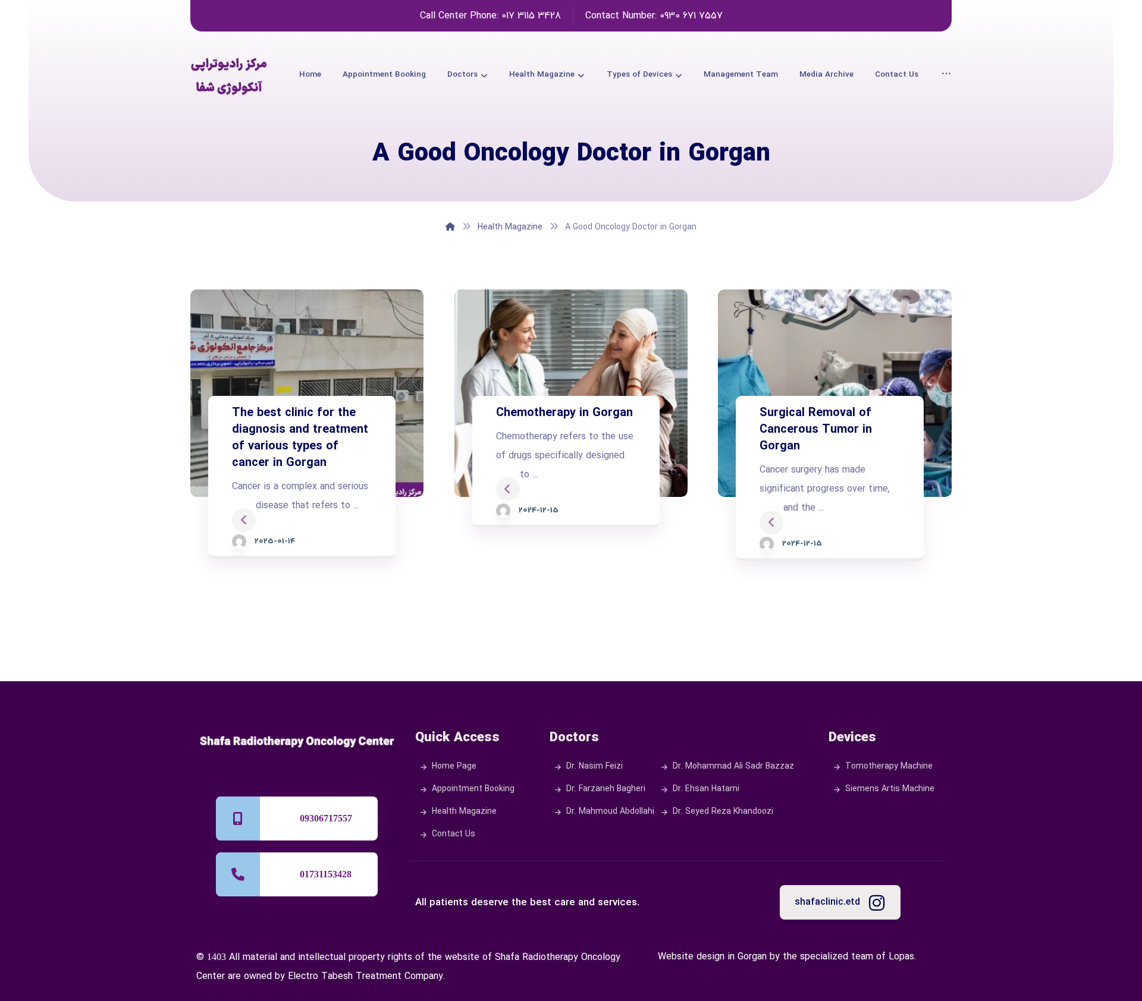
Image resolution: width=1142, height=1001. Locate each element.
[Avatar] (239, 541)
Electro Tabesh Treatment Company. (366, 976)
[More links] (946, 74)
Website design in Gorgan (712, 957)
